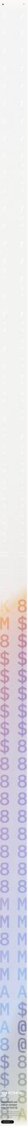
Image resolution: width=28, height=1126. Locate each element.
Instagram (11, 1093)
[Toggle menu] (24, 4)
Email (3, 1095)
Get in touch (6, 1122)
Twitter (19, 1093)
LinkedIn (4, 1093)
